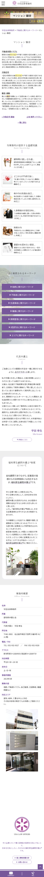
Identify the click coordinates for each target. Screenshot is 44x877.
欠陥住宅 (5, 72)
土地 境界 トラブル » (34, 116)
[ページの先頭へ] (40, 866)
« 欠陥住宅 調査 (8, 116)
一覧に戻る (22, 122)
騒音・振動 (6, 93)
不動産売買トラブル (9, 51)
